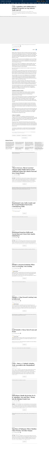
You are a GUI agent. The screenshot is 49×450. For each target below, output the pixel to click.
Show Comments (24, 137)
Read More (24, 213)
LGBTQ (28, 3)
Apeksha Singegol (15, 400)
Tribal (9, 3)
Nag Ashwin (29, 135)
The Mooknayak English (16, 208)
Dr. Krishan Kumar (14, 366)
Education (12, 3)
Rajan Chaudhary (15, 237)
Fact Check (35, 3)
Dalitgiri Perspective (24, 135)
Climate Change (23, 3)
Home (4, 3)
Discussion (31, 3)
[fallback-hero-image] (10, 144)
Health (16, 3)
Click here (16, 132)
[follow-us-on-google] (36, 49)
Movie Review (14, 135)
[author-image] (12, 46)
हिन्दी (43, 3)
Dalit (6, 3)
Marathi (46, 3)
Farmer (19, 3)
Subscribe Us (40, 3)
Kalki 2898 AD (18, 135)
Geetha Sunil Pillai (15, 174)
